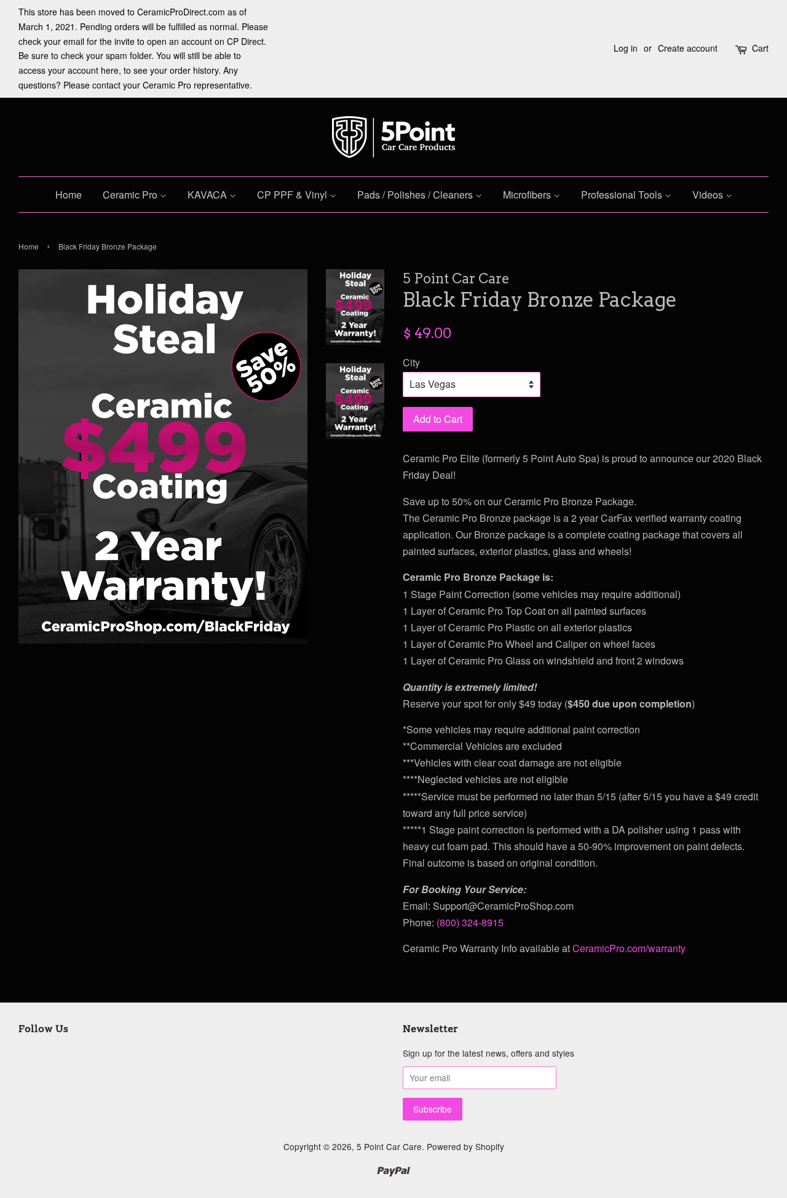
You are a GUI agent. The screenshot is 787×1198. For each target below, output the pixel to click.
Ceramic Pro (131, 194)
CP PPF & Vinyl (293, 194)
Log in (626, 48)
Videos (709, 194)
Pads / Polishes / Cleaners (416, 194)
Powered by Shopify (465, 1146)
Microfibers (528, 194)
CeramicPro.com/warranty (629, 948)
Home (68, 194)
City (411, 362)
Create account (688, 48)
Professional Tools (623, 194)
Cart (760, 48)
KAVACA (208, 194)
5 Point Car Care (389, 1146)
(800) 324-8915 (470, 922)
